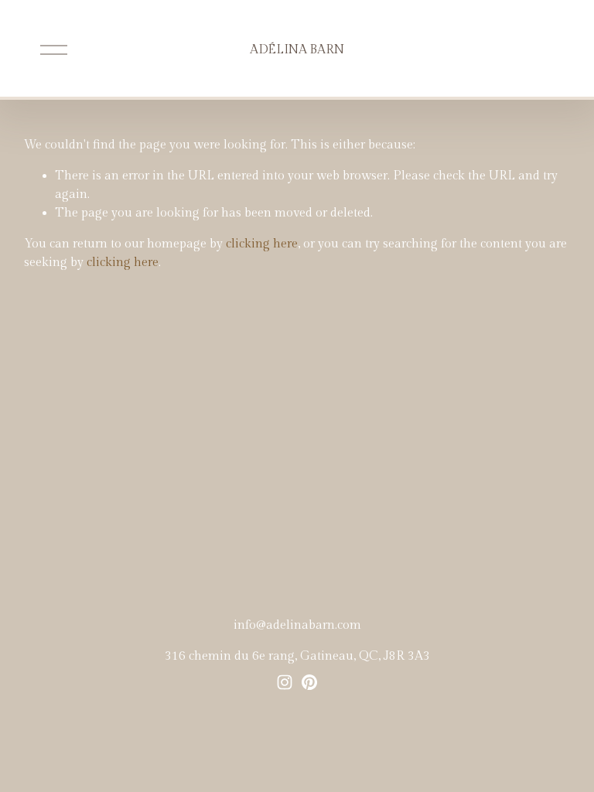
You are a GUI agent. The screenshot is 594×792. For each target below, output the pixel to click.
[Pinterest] (309, 682)
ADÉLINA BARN (297, 50)
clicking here (262, 244)
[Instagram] (284, 682)
